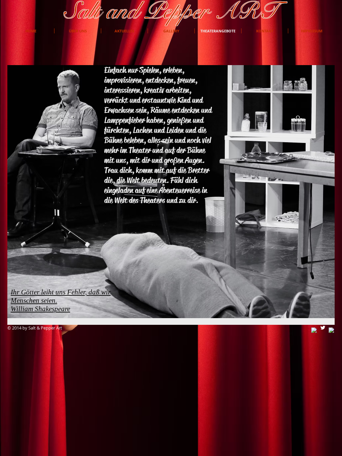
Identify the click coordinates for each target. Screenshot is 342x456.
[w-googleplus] (331, 330)
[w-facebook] (314, 330)
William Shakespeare (40, 309)
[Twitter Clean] (323, 327)
